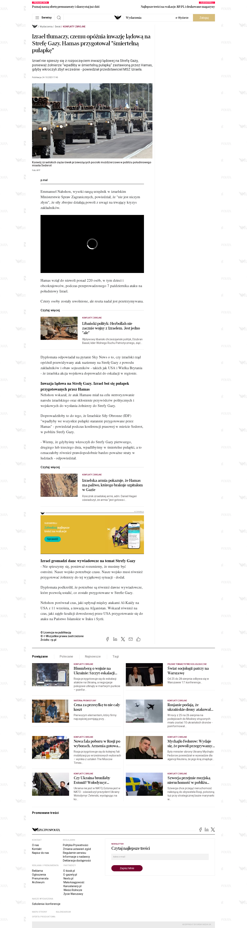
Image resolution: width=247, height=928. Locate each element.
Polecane (66, 656)
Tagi (116, 656)
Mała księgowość (73, 882)
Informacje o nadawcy (76, 856)
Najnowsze (93, 656)
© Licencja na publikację (56, 632)
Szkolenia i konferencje (46, 903)
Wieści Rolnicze (72, 890)
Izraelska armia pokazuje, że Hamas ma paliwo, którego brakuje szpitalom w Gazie (112, 485)
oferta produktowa (43, 916)
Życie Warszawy (73, 893)
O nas (35, 845)
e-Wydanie (182, 17)
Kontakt (36, 849)
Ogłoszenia (39, 874)
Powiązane (40, 656)
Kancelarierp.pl (72, 886)
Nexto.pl (68, 878)
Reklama (37, 870)
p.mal (44, 180)
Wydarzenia (133, 18)
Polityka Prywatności (75, 845)
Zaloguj (204, 17)
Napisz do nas (40, 852)
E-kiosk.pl (69, 870)
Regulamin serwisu (74, 852)
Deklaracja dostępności (77, 860)
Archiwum (38, 882)
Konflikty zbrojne (74, 26)
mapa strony (39, 912)
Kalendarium (63, 912)
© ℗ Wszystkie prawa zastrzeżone (62, 636)
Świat (58, 26)
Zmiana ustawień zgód (77, 849)
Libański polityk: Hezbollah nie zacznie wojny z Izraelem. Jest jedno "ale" (111, 328)
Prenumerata (40, 878)
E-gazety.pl (70, 874)
